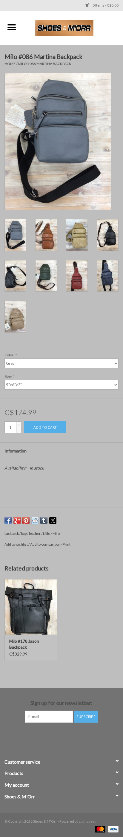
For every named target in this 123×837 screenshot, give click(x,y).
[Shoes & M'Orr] (73, 27)
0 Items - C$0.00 (105, 5)
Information (15, 450)
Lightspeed (87, 821)
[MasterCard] (99, 829)
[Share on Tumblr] (43, 520)
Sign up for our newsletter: (61, 703)
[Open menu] (11, 27)
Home (10, 63)
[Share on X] (52, 520)
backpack (11, 533)
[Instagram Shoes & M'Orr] (67, 735)
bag (24, 533)
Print (66, 544)
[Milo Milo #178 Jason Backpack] (30, 606)
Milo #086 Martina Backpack (44, 63)
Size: (9, 376)
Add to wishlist (16, 544)
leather (35, 533)
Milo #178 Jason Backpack (24, 644)
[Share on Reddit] (35, 520)
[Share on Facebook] (8, 520)
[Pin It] (26, 520)
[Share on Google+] (17, 520)
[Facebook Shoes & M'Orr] (56, 735)
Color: (10, 355)
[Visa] (112, 829)
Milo (46, 533)
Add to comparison (45, 544)
